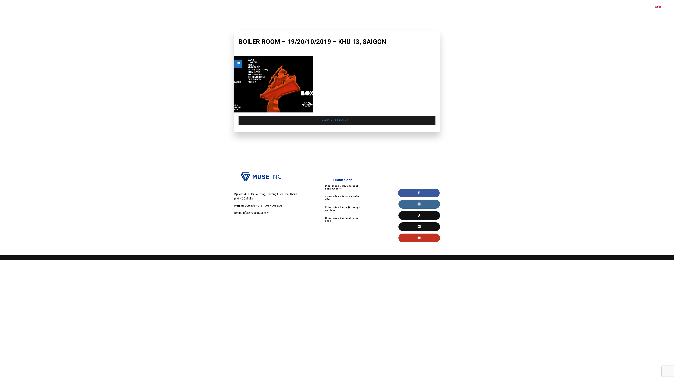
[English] (657, 7)
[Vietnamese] (660, 7)
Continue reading (337, 120)
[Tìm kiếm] (670, 7)
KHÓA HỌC (571, 7)
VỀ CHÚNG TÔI (550, 7)
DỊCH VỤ (612, 7)
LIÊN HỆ (631, 7)
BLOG (645, 7)
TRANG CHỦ (529, 7)
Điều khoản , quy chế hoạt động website (341, 187)
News (242, 36)
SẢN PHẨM (593, 7)
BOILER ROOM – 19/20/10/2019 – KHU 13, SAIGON (312, 41)
